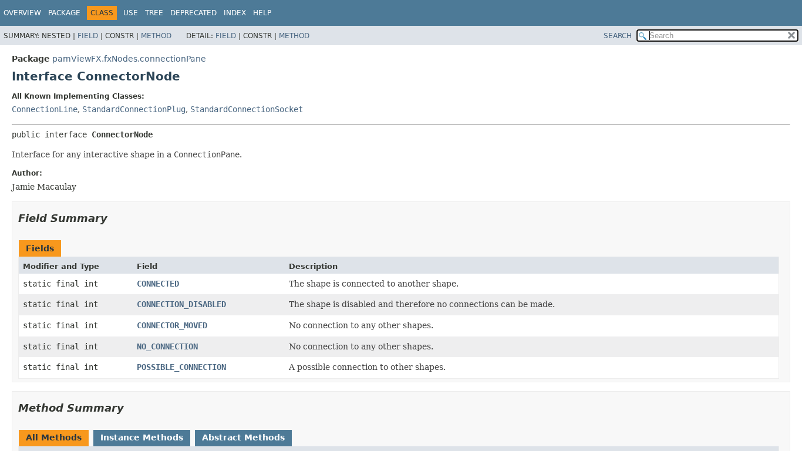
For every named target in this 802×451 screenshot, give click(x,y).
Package (64, 13)
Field (87, 36)
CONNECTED (158, 283)
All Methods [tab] (54, 437)
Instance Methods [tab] (141, 437)
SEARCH (618, 36)
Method (156, 36)
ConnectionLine (44, 109)
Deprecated (193, 13)
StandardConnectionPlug (134, 109)
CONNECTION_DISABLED (181, 304)
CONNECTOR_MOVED (172, 325)
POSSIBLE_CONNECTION (181, 367)
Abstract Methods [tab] (243, 437)
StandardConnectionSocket (246, 109)
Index (235, 13)
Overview (22, 13)
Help (262, 13)
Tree (154, 13)
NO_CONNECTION (167, 346)
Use (130, 13)
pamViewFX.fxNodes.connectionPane (129, 58)
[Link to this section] (115, 218)
